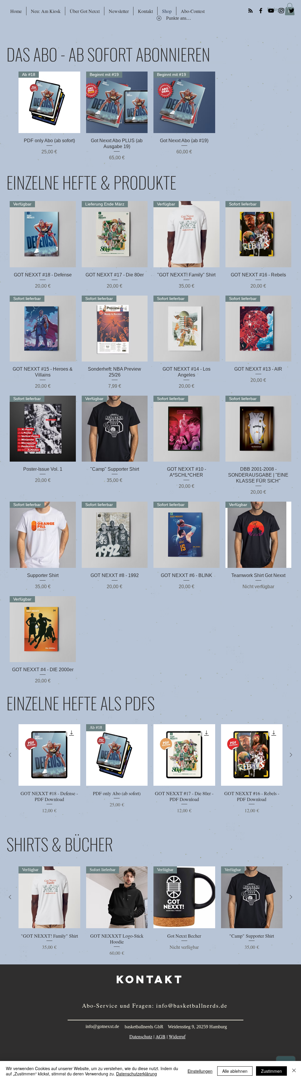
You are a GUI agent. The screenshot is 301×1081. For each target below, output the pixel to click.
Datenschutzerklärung (136, 1074)
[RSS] (250, 10)
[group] (150, 116)
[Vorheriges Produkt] (10, 754)
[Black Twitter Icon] (291, 10)
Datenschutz (140, 1036)
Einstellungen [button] (200, 1071)
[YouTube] (271, 10)
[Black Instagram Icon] (281, 10)
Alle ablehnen (235, 1071)
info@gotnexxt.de (102, 1026)
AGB (160, 1036)
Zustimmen (271, 1071)
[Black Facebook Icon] (260, 10)
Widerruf (177, 1036)
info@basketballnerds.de (191, 1005)
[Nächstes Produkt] (291, 754)
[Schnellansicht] (49, 755)
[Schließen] (293, 1071)
